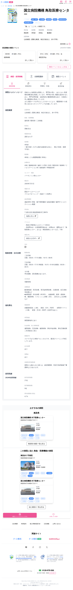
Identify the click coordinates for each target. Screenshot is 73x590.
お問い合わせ (57, 524)
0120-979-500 (48, 570)
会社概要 (15, 524)
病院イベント (61, 76)
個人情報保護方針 (35, 524)
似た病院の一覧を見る (36, 507)
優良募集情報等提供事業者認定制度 (26, 557)
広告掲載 (46, 524)
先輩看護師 (39, 76)
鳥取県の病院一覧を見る (36, 444)
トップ (2, 6)
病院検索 (10, 6)
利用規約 (23, 524)
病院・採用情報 (17, 76)
